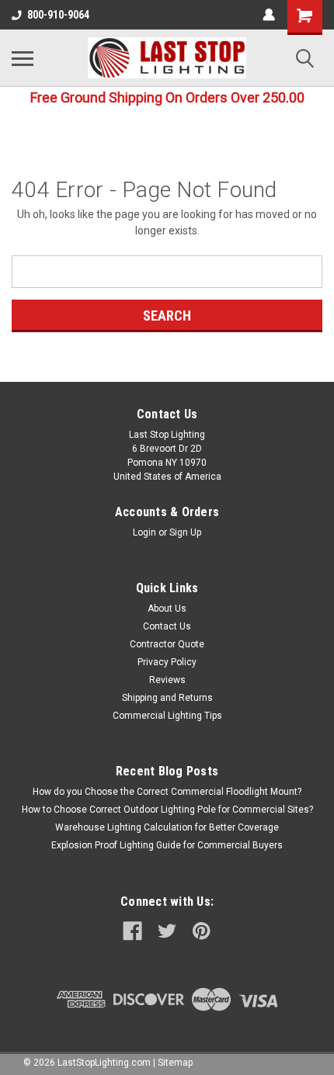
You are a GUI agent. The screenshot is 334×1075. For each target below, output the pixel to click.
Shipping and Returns (167, 697)
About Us (167, 608)
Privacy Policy (167, 662)
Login (144, 532)
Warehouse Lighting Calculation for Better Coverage (167, 827)
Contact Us (167, 626)
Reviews (167, 679)
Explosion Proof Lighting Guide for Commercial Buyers (167, 845)
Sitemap (175, 1062)
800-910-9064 (58, 15)
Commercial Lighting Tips (167, 715)
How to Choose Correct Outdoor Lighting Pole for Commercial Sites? (167, 809)
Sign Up (185, 532)
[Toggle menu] (22, 58)
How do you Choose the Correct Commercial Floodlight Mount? (167, 791)
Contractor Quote (167, 644)
